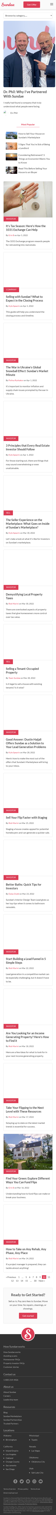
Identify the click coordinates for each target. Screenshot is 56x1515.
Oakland (9, 1458)
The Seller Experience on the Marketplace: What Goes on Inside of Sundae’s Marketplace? (28, 523)
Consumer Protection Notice (27, 1504)
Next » (42, 1280)
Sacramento (11, 1465)
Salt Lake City (37, 1472)
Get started (28, 1315)
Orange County (12, 1461)
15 (26, 1280)
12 (12, 1280)
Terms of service (9, 1489)
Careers (6, 1396)
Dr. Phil (14, 112)
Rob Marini (14, 604)
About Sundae (9, 1392)
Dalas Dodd (14, 894)
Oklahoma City (38, 1461)
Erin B (11, 235)
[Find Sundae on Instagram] (34, 1481)
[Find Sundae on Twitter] (22, 1481)
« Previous (11, 1277)
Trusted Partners (10, 1423)
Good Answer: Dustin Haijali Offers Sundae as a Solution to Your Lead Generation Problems (26, 743)
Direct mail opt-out (10, 1493)
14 (22, 1280)
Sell (8, 513)
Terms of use (35, 1489)
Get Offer (31, 4)
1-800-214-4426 (10, 1380)
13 (17, 1280)
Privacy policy (23, 1489)
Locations (8, 1430)
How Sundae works (14, 1346)
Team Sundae (14, 678)
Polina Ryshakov (16, 380)
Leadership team (10, 1399)
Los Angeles (11, 1454)
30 (35, 1280)
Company (11, 289)
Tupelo (34, 1439)
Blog (5, 1412)
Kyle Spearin (14, 306)
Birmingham (11, 1439)
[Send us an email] (28, 1481)
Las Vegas (35, 1450)
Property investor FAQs (14, 1363)
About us (8, 1386)
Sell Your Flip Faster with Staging (26, 817)
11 (49, 1277)
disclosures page (38, 1511)
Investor (11, 219)
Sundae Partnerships (12, 1420)
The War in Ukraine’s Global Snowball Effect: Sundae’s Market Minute (27, 371)
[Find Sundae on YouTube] (41, 1481)
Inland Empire (12, 1450)
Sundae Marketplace (12, 1416)
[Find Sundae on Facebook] (15, 1481)
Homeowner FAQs (11, 1359)
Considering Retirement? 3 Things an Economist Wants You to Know (34, 159)
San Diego (10, 1469)
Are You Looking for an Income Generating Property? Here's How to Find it (27, 1036)
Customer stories (11, 1367)
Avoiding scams (10, 1356)
